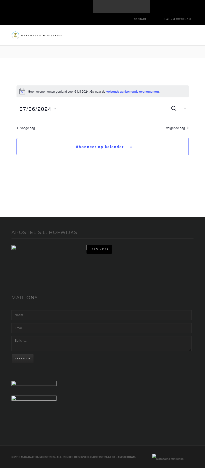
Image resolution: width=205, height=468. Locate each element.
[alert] (102, 91)
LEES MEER (99, 249)
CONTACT (140, 19)
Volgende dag (175, 128)
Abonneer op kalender (100, 146)
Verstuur (22, 358)
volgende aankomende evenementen (132, 91)
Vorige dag (27, 128)
